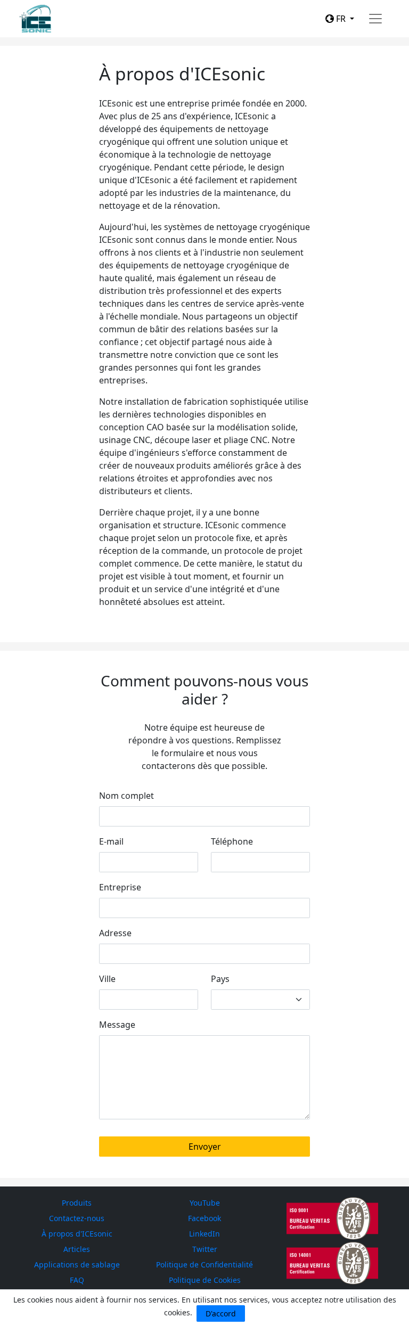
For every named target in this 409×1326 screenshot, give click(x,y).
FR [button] (341, 18)
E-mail (111, 841)
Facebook (204, 1218)
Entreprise (120, 887)
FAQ (77, 1280)
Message (117, 1024)
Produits (77, 1203)
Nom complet (126, 795)
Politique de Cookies (205, 1280)
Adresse (115, 933)
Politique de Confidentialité (204, 1264)
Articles (76, 1249)
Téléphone (232, 841)
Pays (220, 979)
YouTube (205, 1203)
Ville (107, 979)
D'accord (221, 1313)
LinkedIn (204, 1234)
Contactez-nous (76, 1218)
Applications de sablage (77, 1264)
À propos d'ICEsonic (77, 1234)
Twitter (204, 1249)
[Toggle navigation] (375, 19)
